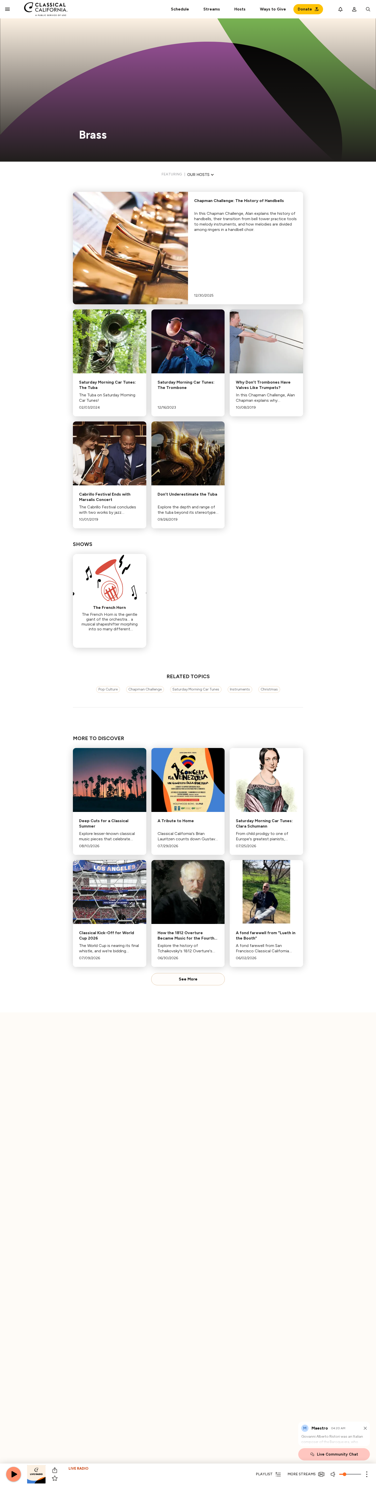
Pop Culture (108, 689)
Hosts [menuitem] (240, 9)
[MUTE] (333, 1474)
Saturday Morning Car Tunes (195, 689)
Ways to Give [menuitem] (273, 9)
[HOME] (46, 9)
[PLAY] (13, 1474)
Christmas (269, 689)
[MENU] (7, 9)
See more (188, 979)
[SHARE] (55, 1470)
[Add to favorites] (55, 1478)
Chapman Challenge (145, 689)
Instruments (240, 689)
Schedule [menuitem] (180, 9)
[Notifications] (340, 9)
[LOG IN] (354, 9)
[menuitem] (211, 9)
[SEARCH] (368, 9)
